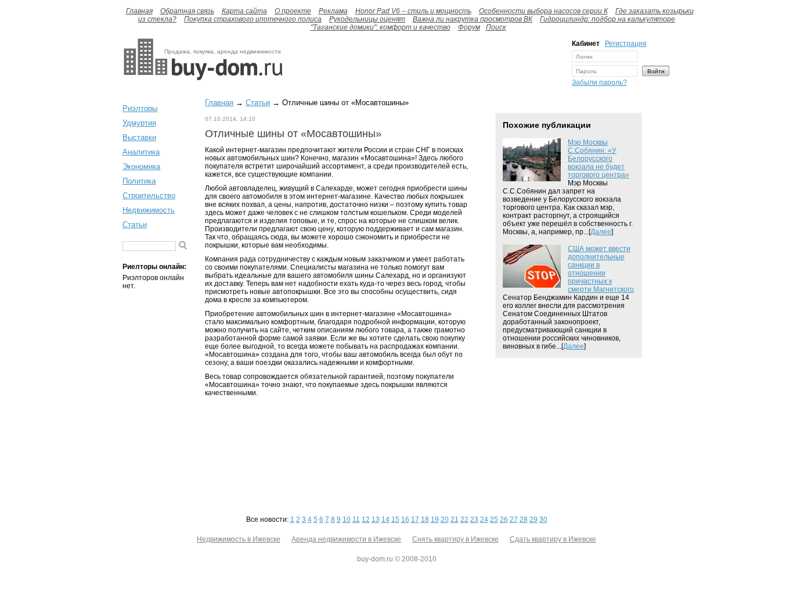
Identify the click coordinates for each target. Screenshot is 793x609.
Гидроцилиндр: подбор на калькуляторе (607, 19)
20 (445, 519)
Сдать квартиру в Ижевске (553, 539)
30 (543, 519)
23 (474, 519)
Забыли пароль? (599, 82)
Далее (600, 232)
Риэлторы (139, 108)
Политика (139, 181)
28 (524, 519)
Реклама (333, 11)
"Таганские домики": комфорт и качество (380, 27)
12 (366, 519)
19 (435, 519)
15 (395, 519)
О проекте (293, 11)
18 (425, 519)
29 (533, 519)
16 (405, 519)
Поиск (496, 27)
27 (514, 519)
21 (454, 519)
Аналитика (141, 152)
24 (484, 519)
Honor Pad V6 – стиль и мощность (413, 11)
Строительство (148, 195)
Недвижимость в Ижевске (238, 539)
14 (385, 519)
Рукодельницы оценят (367, 19)
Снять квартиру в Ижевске (455, 539)
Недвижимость (148, 210)
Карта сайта (244, 11)
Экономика (141, 166)
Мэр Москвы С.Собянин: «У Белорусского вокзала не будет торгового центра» (598, 158)
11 (356, 519)
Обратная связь (187, 11)
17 (415, 519)
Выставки (139, 137)
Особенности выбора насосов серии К (543, 11)
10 (347, 519)
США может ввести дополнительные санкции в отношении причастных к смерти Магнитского (601, 269)
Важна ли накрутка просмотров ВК (472, 19)
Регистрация (626, 44)
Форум (469, 27)
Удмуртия (139, 123)
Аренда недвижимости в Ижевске (346, 539)
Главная (139, 11)
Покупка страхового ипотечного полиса (253, 19)
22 (464, 519)
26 (504, 519)
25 (494, 519)
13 (376, 519)
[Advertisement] (424, 65)
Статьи (134, 224)
